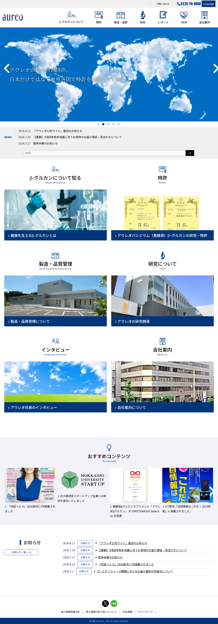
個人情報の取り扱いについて (101, 611)
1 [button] (98, 125)
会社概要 (127, 611)
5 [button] (119, 125)
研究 (142, 22)
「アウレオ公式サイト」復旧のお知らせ (57, 131)
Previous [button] (4, 65)
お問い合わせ (163, 3)
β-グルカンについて (71, 22)
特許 (99, 22)
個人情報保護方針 (70, 611)
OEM (184, 22)
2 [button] (104, 125)
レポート (163, 22)
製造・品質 (121, 22)
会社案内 (204, 22)
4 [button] (114, 125)
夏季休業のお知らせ (45, 143)
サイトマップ (145, 611)
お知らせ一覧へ (20, 552)
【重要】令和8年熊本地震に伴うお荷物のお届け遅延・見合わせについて (77, 137)
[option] (109, 74)
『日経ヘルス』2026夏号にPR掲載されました (126, 564)
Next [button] (212, 65)
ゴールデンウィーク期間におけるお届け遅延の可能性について (135, 571)
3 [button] (109, 125)
